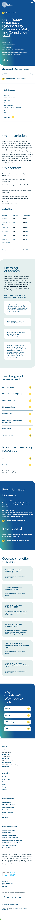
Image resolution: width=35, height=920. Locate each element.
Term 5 (4, 465)
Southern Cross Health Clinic (10, 837)
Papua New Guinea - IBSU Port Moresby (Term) (13, 421)
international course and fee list (22, 534)
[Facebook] (4, 897)
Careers (4, 789)
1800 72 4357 (5, 758)
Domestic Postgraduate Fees (24, 514)
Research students (7, 812)
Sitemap (4, 886)
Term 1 (4, 458)
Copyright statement (8, 883)
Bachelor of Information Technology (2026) (13, 606)
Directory (5, 776)
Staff (3, 820)
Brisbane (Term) (8, 387)
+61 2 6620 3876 (6, 762)
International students (8, 804)
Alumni (4, 815)
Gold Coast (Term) (8, 400)
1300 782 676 (5, 766)
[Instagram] (8, 897)
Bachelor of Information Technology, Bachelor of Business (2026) (17, 645)
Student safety (6, 848)
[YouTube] (20, 897)
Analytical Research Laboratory (11, 842)
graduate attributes (20, 284)
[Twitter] (12, 897)
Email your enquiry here (9, 44)
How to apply (6, 779)
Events (4, 784)
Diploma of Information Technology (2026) (13, 588)
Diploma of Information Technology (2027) (13, 571)
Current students (7, 809)
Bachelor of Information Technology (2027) (13, 625)
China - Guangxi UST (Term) (12, 394)
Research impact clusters (9, 835)
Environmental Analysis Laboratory (12, 840)
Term (14, 218)
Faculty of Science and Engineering (15, 49)
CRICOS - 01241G (17, 908)
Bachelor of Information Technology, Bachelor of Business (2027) (17, 665)
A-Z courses (5, 792)
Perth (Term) (6, 429)
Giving (4, 787)
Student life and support (9, 845)
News (3, 782)
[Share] (4, 60)
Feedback (5, 881)
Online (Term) (7, 414)
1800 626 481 (5, 754)
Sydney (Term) (7, 435)
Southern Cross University (11, 904)
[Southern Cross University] (7, 5)
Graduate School (6, 832)
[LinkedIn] (16, 897)
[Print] (7, 60)
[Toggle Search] (28, 3)
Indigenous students (8, 807)
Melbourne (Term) (8, 407)
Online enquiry (6, 750)
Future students (6, 802)
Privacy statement (7, 885)
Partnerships (5, 817)
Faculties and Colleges (8, 830)
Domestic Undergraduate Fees (13, 516)
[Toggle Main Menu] (32, 3)
